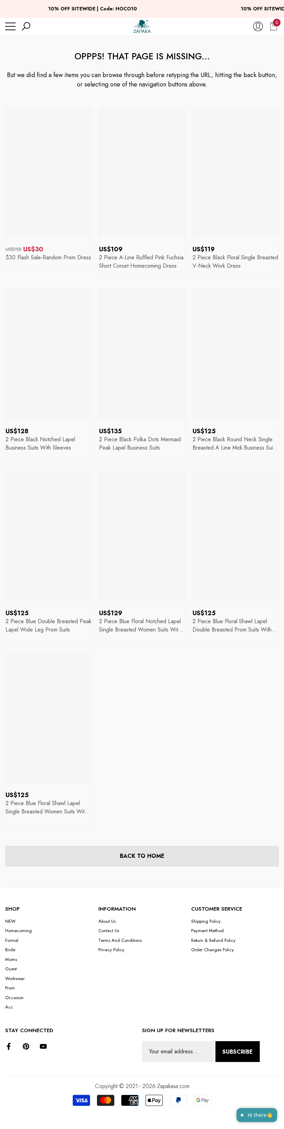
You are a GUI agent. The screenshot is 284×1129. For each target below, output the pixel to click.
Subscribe (237, 1052)
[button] (26, 26)
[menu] (10, 26)
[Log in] (258, 26)
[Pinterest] (26, 1046)
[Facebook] (8, 1046)
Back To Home (142, 856)
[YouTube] (43, 1046)
